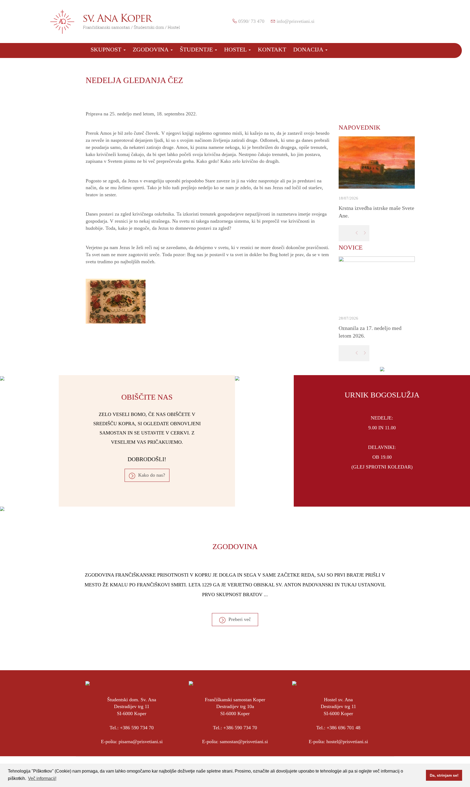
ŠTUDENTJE (197, 49)
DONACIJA (309, 49)
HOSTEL (236, 49)
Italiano (415, 20)
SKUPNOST (107, 49)
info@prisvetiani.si (295, 21)
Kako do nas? (151, 475)
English (406, 20)
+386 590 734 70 (137, 727)
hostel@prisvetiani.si (347, 741)
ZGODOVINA (151, 49)
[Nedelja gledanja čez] (208, 301)
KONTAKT (272, 49)
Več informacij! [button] (42, 778)
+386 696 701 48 (343, 727)
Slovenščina (396, 20)
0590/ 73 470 (251, 21)
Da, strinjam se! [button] (444, 775)
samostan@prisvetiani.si (244, 741)
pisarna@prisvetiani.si (141, 741)
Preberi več (239, 619)
